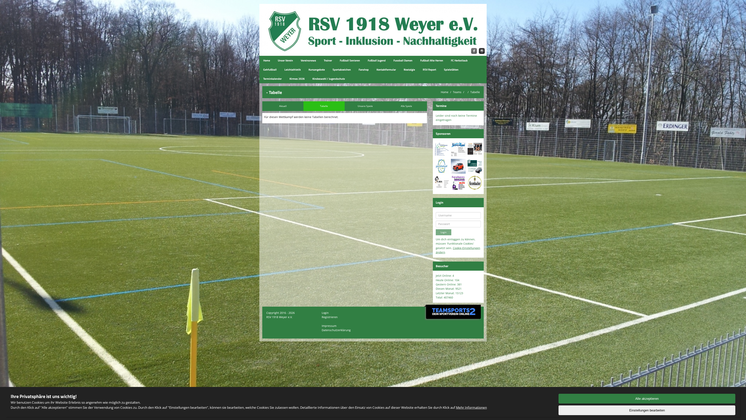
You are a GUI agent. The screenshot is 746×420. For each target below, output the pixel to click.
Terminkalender (272, 79)
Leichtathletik (292, 69)
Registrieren (330, 317)
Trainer (328, 60)
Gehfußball (270, 69)
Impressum (329, 326)
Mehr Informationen (471, 407)
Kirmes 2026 (297, 79)
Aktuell (283, 106)
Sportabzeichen (342, 69)
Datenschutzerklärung (336, 330)
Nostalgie (409, 69)
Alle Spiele (406, 106)
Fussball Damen (402, 60)
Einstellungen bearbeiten (647, 410)
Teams (457, 92)
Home (266, 60)
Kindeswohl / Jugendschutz (328, 79)
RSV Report (429, 69)
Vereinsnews (308, 60)
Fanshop (364, 69)
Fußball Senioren (350, 60)
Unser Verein (285, 60)
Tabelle (475, 92)
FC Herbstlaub (459, 60)
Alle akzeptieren (647, 399)
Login (325, 313)
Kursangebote (317, 69)
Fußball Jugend (377, 60)
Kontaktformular (386, 69)
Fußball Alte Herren (431, 60)
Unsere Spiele (365, 106)
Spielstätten (451, 69)
